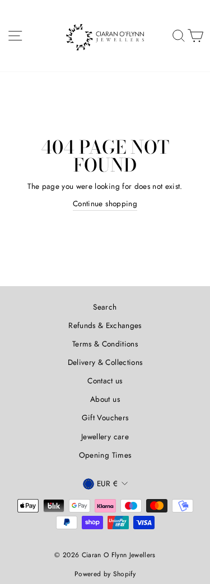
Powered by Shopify (105, 574)
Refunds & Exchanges (104, 325)
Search (104, 306)
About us (105, 399)
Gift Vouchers (105, 417)
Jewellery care (105, 436)
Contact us (104, 380)
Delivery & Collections (105, 362)
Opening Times (105, 454)
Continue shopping (105, 203)
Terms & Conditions (105, 343)
